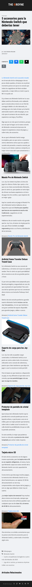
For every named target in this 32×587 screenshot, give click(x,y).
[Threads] (28, 584)
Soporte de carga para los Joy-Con (19, 386)
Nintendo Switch (9, 554)
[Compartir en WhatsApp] (21, 62)
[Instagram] (14, 584)
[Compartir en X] (11, 62)
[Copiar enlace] (4, 66)
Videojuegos (4, 15)
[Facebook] (25, 584)
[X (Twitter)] (22, 584)
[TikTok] (17, 584)
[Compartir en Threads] (26, 62)
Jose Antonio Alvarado (9, 51)
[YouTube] (19, 584)
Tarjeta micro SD (13, 511)
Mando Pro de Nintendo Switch (18, 236)
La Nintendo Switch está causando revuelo (15, 78)
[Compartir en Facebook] (16, 62)
